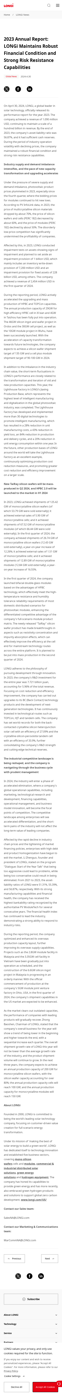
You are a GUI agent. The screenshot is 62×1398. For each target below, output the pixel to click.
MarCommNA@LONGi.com (20, 1240)
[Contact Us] (59, 1384)
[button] (49, 5)
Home (7, 14)
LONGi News (22, 14)
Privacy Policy (11, 1370)
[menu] (58, 5)
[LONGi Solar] (8, 5)
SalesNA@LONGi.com (16, 1218)
